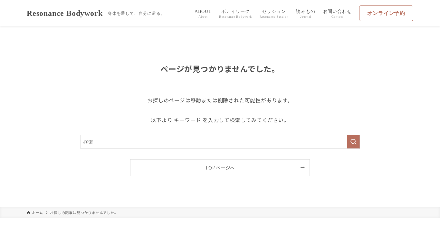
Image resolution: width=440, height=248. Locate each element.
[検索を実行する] (353, 142)
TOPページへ (220, 167)
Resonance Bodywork (64, 13)
